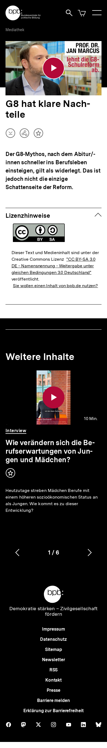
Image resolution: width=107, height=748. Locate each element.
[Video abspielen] (53, 68)
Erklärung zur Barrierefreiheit (53, 710)
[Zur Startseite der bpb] (23, 18)
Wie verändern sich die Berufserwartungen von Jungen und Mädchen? (50, 451)
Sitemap (53, 649)
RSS (53, 669)
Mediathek (14, 30)
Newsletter (53, 659)
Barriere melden (53, 700)
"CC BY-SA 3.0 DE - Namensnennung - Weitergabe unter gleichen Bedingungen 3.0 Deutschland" (53, 266)
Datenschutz (53, 639)
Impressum (53, 629)
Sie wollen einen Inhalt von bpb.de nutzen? (55, 285)
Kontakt (53, 680)
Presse (53, 690)
